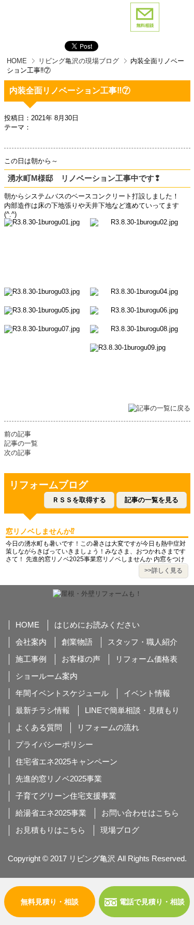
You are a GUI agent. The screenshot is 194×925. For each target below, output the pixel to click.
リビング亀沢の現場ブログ (78, 61)
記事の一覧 (21, 443)
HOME (17, 61)
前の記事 (17, 434)
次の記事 (17, 453)
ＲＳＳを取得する (79, 500)
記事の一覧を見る (151, 500)
